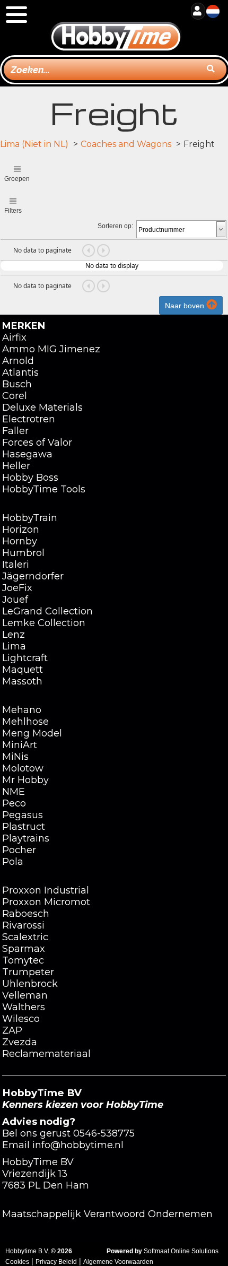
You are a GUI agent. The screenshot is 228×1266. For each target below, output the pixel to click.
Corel (14, 396)
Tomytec (23, 960)
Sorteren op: (115, 226)
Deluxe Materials (42, 407)
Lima (14, 646)
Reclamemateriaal (46, 1054)
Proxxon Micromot (46, 902)
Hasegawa (27, 454)
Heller (16, 466)
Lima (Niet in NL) (34, 144)
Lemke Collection (43, 623)
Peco (14, 803)
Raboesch (25, 914)
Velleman (25, 995)
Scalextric (25, 937)
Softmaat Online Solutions (181, 1251)
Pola (12, 862)
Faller (15, 431)
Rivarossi (23, 925)
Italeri (15, 564)
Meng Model (32, 733)
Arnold (18, 361)
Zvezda (19, 1042)
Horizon (20, 529)
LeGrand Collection (47, 611)
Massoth (22, 681)
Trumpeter (28, 972)
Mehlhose (25, 721)
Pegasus (22, 815)
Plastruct (23, 827)
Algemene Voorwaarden (118, 1261)
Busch (17, 384)
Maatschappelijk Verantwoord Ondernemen (107, 1214)
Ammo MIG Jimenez (51, 349)
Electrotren (28, 419)
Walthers (23, 1007)
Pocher (19, 850)
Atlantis (20, 372)
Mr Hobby (25, 780)
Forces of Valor (37, 442)
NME (13, 791)
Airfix (14, 337)
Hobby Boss (30, 477)
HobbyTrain (29, 518)
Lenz (13, 634)
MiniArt (19, 745)
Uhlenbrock (30, 984)
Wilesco (21, 1019)
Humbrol (23, 553)
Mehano (21, 710)
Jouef (15, 599)
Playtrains (25, 838)
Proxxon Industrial (45, 890)
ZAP (12, 1030)
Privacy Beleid (56, 1261)
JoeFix (17, 588)
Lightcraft (25, 658)
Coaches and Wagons (126, 144)
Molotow (22, 768)
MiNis (15, 756)
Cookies (17, 1261)
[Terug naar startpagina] (115, 26)
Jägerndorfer (33, 576)
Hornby (19, 541)
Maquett (22, 669)
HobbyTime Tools (43, 489)
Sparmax (23, 949)
